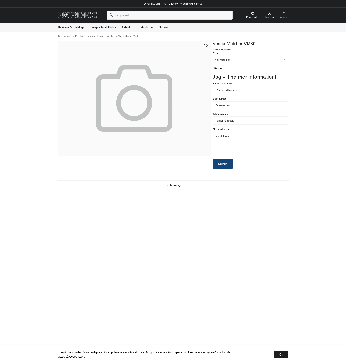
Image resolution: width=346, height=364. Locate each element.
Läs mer (218, 68)
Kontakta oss (145, 27)
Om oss (163, 27)
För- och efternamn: (223, 83)
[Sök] (111, 15)
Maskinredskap (95, 36)
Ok (281, 354)
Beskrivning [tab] (173, 185)
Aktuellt (126, 27)
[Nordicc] (77, 14)
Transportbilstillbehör (102, 27)
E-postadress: (220, 99)
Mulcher (110, 36)
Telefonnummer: (221, 114)
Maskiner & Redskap (71, 27)
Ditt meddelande (221, 129)
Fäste (215, 53)
